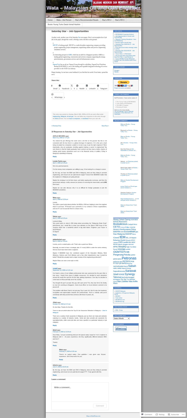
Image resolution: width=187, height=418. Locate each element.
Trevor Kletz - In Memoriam (123, 54)
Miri (130, 242)
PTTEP (116, 263)
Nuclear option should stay (123, 42)
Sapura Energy (126, 268)
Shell (115, 274)
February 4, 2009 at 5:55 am (68, 351)
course (132, 227)
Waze (115, 283)
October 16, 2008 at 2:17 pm (61, 304)
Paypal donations (119, 88)
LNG (120, 242)
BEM (136, 220)
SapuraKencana (119, 271)
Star (79, 37)
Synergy (130, 274)
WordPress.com (120, 299)
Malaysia (63, 116)
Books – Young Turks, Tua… (128, 124)
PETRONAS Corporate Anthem (125, 34)
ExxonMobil (129, 231)
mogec (125, 244)
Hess (134, 234)
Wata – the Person (63, 20)
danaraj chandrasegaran (122, 229)
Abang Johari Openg (121, 219)
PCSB (126, 252)
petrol (133, 255)
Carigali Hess (132, 224)
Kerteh (123, 240)
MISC (133, 242)
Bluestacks (123, 222)
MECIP (55, 45)
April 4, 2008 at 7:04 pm (60, 241)
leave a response (74, 118)
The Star (123, 279)
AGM (132, 220)
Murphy (122, 246)
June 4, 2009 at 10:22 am (60, 367)
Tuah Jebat (119, 298)
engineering (56, 116)
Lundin (125, 242)
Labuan (115, 242)
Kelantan (116, 240)
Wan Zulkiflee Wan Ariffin (127, 281)
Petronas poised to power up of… (129, 162)
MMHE (120, 244)
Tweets (116, 72)
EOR (122, 232)
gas (136, 232)
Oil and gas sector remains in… (129, 187)
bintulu (116, 222)
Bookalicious (120, 224)
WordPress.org (120, 301)
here (118, 110)
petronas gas (117, 261)
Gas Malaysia (119, 234)
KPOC (133, 240)
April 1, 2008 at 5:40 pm (60, 163)
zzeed (55, 268)
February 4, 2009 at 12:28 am (62, 331)
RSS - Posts (119, 310)
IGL (127, 238)
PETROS (127, 261)
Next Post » (105, 126)
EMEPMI (116, 232)
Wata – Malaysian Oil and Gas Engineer (94, 8)
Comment (100, 406)
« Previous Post (56, 126)
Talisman (117, 277)
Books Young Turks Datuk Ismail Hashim (64, 24)
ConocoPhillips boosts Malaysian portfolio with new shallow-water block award (125, 60)
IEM (122, 237)
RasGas (129, 263)
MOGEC (118, 296)
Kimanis (128, 240)
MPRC (115, 247)
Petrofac (127, 255)
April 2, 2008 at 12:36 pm (60, 199)
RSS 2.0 (57, 118)
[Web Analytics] (121, 330)
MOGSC (131, 244)
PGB (132, 261)
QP (120, 263)
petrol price (117, 259)
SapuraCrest (56, 64)
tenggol (131, 277)
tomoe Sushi (124, 186)
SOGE (121, 274)
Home (50, 20)
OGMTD (118, 251)
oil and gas (70, 116)
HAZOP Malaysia (120, 291)
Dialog (133, 229)
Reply (55, 156)
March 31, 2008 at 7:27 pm (61, 137)
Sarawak (130, 270)
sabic (115, 268)
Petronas (129, 258)
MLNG (115, 244)
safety (119, 268)
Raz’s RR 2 (106, 20)
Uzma (115, 281)
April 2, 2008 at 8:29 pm (60, 218)
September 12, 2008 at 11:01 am (63, 270)
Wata (122, 124)
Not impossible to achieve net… (129, 149)
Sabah (132, 265)
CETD (116, 227)
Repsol (126, 266)
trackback (85, 118)
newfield (127, 249)
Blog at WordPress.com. (94, 416)
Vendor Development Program (128, 193)
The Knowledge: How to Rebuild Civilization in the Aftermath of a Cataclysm (123, 113)
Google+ (116, 70)
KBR (70, 55)
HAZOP (128, 234)
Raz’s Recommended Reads (86, 20)
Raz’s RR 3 (119, 20)
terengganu (116, 279)
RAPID (124, 263)
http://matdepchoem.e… (128, 198)
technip (125, 277)
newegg (121, 249)
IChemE (116, 238)
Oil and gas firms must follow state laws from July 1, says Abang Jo (124, 56)
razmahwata (118, 266)
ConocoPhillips (124, 227)
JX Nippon (132, 238)
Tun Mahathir (131, 279)
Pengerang (118, 254)
